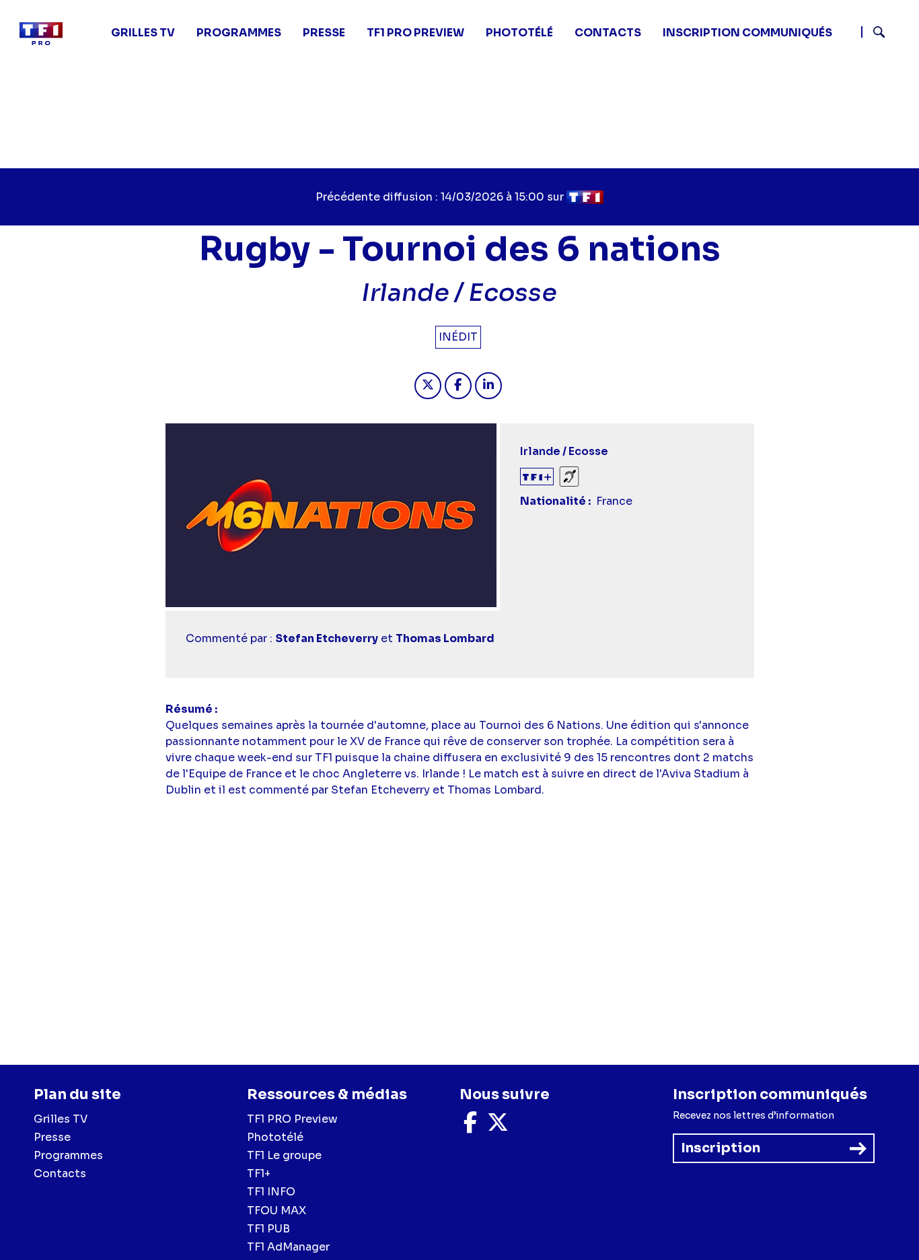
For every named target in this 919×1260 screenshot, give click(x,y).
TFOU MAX (276, 1210)
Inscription (720, 1148)
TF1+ (258, 1173)
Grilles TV (143, 33)
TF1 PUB (268, 1229)
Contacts (60, 1173)
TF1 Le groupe (284, 1155)
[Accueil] (46, 33)
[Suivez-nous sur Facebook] (470, 1126)
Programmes (68, 1155)
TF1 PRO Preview (292, 1119)
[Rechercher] (884, 34)
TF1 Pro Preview (415, 33)
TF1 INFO (271, 1192)
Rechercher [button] (873, 32)
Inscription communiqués (747, 33)
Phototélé (519, 33)
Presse (324, 33)
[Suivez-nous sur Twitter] (498, 1126)
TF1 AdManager (288, 1247)
